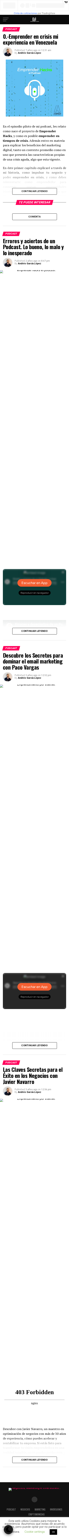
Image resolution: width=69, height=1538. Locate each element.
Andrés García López (29, 53)
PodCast (11, 1509)
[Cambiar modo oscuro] (8, 1529)
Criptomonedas (36, 1514)
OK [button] (53, 1532)
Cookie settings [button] (35, 1531)
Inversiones (56, 1509)
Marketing (40, 1509)
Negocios (25, 1509)
